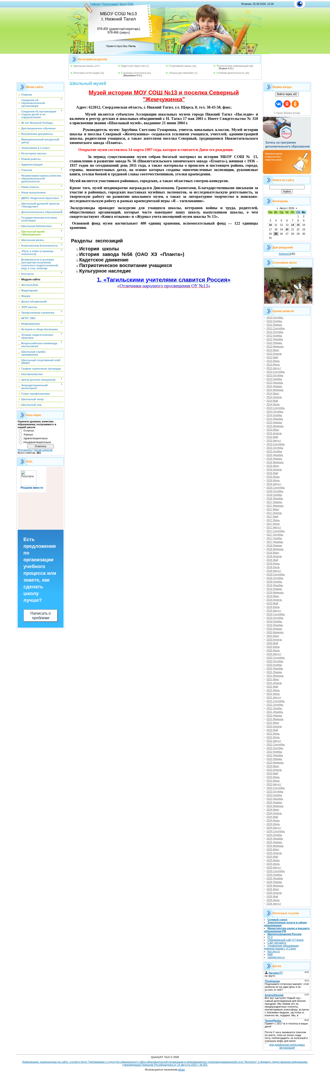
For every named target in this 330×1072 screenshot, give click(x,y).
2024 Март (272, 809)
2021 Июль (273, 693)
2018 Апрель (274, 556)
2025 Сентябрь (275, 871)
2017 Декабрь (274, 541)
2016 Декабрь (274, 498)
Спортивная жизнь (180, 65)
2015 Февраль (275, 426)
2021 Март (272, 679)
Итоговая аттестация (86, 72)
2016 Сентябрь (275, 487)
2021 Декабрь (274, 711)
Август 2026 (287, 208)
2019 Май (272, 603)
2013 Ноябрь (274, 379)
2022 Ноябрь (274, 751)
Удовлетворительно (35, 438)
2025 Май (272, 856)
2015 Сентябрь (275, 444)
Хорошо (28, 434)
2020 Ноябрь (274, 664)
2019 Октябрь (274, 617)
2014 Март (272, 393)
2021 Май (272, 686)
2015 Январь (274, 422)
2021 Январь (274, 672)
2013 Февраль (275, 346)
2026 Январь (274, 881)
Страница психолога (133, 72)
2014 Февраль (275, 389)
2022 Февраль (275, 719)
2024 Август (273, 827)
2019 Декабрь (274, 625)
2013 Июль (273, 364)
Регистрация (110, 3)
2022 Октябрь (274, 748)
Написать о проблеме (40, 615)
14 (292, 224)
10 (270, 224)
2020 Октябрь (274, 661)
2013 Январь (274, 342)
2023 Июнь (273, 777)
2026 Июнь (273, 900)
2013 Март (272, 350)
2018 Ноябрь (274, 581)
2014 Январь (274, 386)
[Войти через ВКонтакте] (278, 104)
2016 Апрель (274, 469)
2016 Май (272, 473)
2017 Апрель (274, 512)
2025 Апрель (274, 853)
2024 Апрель (274, 813)
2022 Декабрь (274, 755)
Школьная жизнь (83, 65)
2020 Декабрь (274, 668)
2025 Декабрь (274, 878)
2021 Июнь (273, 690)
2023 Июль (273, 780)
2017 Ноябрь (274, 538)
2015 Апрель (274, 433)
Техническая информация (232, 65)
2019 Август (273, 610)
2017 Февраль (275, 505)
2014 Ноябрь (274, 415)
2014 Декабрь (274, 418)
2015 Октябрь (274, 447)
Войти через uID (287, 94)
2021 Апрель (274, 682)
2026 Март (272, 889)
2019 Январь (274, 588)
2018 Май (272, 559)
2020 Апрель (274, 639)
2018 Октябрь (274, 578)
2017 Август (273, 527)
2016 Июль (273, 480)
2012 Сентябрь (275, 328)
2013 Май (272, 357)
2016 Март (272, 465)
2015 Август (273, 440)
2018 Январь (274, 545)
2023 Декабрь (274, 798)
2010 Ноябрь (274, 321)
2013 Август (273, 368)
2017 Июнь (273, 520)
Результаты (25, 449)
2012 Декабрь (274, 339)
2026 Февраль (275, 885)
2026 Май (272, 896)
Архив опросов (43, 449)
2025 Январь (274, 842)
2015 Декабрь (274, 455)
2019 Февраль (275, 592)
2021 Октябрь (274, 704)
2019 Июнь (273, 606)
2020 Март (272, 635)
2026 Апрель (274, 892)
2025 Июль (273, 863)
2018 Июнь (273, 563)
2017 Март (272, 509)
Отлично (28, 430)
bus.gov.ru (273, 951)
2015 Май (272, 436)
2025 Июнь (273, 860)
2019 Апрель (274, 599)
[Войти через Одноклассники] (295, 104)
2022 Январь (274, 715)
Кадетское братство (133, 65)
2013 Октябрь (274, 375)
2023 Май (272, 773)
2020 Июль (273, 650)
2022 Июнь (273, 733)
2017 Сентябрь (275, 530)
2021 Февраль (275, 675)
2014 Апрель (274, 397)
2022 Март (272, 722)
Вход (123, 3)
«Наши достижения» (181, 72)
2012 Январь (274, 324)
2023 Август (273, 784)
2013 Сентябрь (275, 371)
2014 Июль (273, 404)
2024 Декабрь (274, 838)
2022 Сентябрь (275, 744)
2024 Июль (273, 824)
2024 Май (272, 816)
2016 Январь (274, 458)
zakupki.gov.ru (276, 957)
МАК (270, 954)
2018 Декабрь (274, 585)
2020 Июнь (273, 646)
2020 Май (272, 643)
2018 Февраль (275, 549)
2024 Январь (274, 802)
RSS (130, 3)
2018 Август (273, 570)
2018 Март (272, 552)
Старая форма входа (287, 112)
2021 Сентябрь (275, 701)
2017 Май (272, 516)
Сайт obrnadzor (276, 942)
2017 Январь (274, 502)
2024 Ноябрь (274, 834)
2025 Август (273, 867)
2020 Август (273, 654)
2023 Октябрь (274, 791)
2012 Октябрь (274, 331)
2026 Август (273, 903)
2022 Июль (273, 737)
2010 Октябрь (274, 317)
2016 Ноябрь (274, 494)
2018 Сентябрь (275, 574)
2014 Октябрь (274, 411)
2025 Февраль (275, 845)
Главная (95, 3)
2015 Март (272, 429)
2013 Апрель (274, 353)
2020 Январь (274, 628)
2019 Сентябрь (275, 614)
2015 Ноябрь (274, 451)
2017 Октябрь (274, 534)
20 (287, 229)
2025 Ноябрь (274, 874)
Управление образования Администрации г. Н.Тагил (281, 947)
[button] (300, 7)
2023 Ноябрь (274, 795)
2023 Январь (274, 758)
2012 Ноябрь (274, 335)
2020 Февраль (275, 632)
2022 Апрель (274, 726)
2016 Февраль (275, 462)
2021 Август (273, 697)
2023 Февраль (275, 762)
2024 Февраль (275, 805)
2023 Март (272, 766)
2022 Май (272, 729)
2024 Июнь (273, 820)
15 (298, 224)
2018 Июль (273, 567)
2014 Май (272, 400)
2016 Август (273, 483)
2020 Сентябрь (275, 657)
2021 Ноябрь (274, 708)
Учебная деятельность (230, 72)
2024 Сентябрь (275, 831)
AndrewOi (284, 253)
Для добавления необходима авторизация (287, 1046)
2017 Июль (273, 523)
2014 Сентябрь (275, 407)
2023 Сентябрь (275, 787)
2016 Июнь (273, 476)
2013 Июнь (273, 360)
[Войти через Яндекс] (287, 104)
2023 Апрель (274, 769)
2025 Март (272, 849)
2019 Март (272, 596)
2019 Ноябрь (274, 621)
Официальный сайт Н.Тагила (285, 939)
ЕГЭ (270, 936)
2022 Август (273, 740)
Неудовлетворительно (37, 442)
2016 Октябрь (274, 491)
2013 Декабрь (274, 382)
